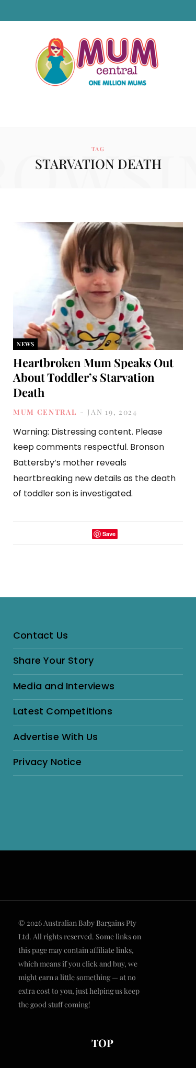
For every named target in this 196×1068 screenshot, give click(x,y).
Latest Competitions (62, 711)
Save (109, 534)
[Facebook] (67, 533)
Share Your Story (53, 660)
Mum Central (44, 412)
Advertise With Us (55, 736)
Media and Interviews (63, 685)
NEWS (25, 344)
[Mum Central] (98, 63)
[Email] (128, 533)
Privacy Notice (47, 761)
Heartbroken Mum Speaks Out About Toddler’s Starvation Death (93, 377)
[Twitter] (81, 533)
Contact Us (40, 635)
